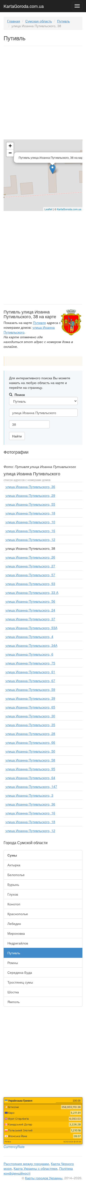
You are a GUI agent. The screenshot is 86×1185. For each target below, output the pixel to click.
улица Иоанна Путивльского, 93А (31, 627)
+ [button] (10, 146)
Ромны (12, 962)
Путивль (63, 21)
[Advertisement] (43, 94)
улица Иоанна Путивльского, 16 (30, 530)
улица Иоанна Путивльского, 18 (30, 513)
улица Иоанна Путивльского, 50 (30, 751)
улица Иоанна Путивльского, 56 (30, 601)
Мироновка (16, 933)
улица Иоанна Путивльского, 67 (30, 680)
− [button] (10, 153)
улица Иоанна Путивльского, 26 (30, 557)
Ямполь (13, 1001)
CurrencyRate (14, 1146)
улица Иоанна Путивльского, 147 (31, 786)
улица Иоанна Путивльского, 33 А (31, 592)
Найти (17, 436)
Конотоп (13, 904)
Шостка (13, 992)
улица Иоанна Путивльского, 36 (30, 486)
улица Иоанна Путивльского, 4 (29, 636)
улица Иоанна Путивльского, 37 (30, 618)
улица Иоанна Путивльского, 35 (30, 724)
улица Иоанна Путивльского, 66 (30, 742)
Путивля (39, 322)
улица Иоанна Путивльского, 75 (30, 663)
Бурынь (13, 884)
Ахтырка (13, 864)
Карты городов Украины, (44, 1177)
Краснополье (17, 913)
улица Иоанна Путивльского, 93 (30, 583)
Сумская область (38, 21)
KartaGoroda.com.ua (24, 5)
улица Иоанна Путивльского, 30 (30, 715)
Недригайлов (17, 943)
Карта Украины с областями (35, 1168)
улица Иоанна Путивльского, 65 (30, 707)
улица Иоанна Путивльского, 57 (30, 574)
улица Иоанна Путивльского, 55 (30, 504)
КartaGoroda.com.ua (69, 209)
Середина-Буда (19, 972)
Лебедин (14, 923)
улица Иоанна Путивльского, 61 (30, 671)
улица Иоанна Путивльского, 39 (30, 698)
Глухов (12, 894)
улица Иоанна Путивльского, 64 (30, 777)
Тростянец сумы (20, 982)
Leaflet (48, 209)
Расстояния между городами (26, 1163)
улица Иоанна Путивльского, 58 (30, 760)
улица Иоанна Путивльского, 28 (30, 733)
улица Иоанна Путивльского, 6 (29, 654)
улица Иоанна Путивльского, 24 (30, 610)
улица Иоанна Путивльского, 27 (30, 566)
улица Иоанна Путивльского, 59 (30, 689)
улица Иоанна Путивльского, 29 (30, 495)
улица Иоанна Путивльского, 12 (30, 539)
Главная (13, 21)
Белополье (16, 874)
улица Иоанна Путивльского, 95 (30, 768)
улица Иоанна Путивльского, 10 (30, 521)
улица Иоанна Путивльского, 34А (31, 645)
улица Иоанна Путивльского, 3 (29, 795)
